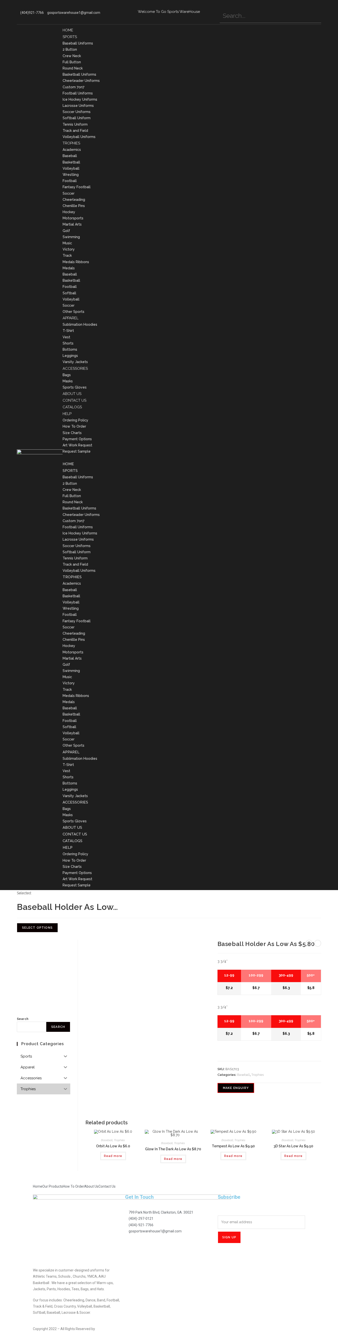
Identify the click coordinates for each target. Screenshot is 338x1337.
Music (67, 243)
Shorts (68, 343)
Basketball (71, 162)
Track (67, 255)
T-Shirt (68, 331)
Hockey (69, 212)
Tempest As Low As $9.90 (233, 1146)
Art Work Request (77, 445)
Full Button (72, 62)
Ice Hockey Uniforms (80, 99)
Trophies (71, 143)
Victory (69, 249)
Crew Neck (72, 56)
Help (67, 414)
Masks (68, 381)
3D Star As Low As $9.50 (293, 1146)
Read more (113, 1156)
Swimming (71, 237)
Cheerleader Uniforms (81, 81)
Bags (67, 375)
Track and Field (75, 131)
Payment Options (77, 439)
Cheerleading (74, 200)
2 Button (70, 49)
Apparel (70, 318)
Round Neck (73, 68)
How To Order (74, 426)
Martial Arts (72, 224)
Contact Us (74, 400)
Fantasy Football (77, 187)
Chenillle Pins (74, 206)
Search (22, 1019)
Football (70, 181)
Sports (70, 37)
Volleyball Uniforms (79, 137)
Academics (72, 150)
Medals (69, 268)
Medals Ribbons (76, 262)
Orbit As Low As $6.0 (113, 1146)
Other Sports (73, 312)
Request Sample (77, 451)
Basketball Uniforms (79, 74)
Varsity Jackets (75, 362)
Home (68, 30)
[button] (192, 458)
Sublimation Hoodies (80, 324)
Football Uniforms (78, 93)
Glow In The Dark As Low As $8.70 (173, 1149)
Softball (69, 293)
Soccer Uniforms (77, 112)
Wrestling (71, 175)
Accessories (75, 368)
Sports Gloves (75, 387)
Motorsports (73, 218)
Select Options (37, 927)
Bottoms (70, 349)
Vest (66, 337)
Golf (66, 231)
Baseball (70, 156)
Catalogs (72, 407)
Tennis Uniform (75, 124)
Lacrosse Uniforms (78, 106)
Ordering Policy (75, 420)
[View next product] (317, 943)
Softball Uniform (77, 118)
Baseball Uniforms (78, 43)
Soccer (68, 193)
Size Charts (72, 433)
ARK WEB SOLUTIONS (113, 1329)
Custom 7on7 (73, 87)
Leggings (70, 356)
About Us (72, 394)
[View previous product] (309, 943)
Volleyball (71, 168)
